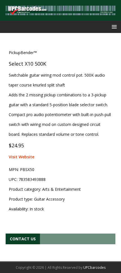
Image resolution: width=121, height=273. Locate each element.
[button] (113, 26)
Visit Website (21, 156)
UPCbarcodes (94, 267)
